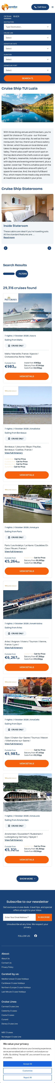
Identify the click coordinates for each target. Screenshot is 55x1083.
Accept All (27, 1064)
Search (26, 78)
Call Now (41, 7)
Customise (27, 1070)
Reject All (28, 1077)
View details (27, 376)
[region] (27, 1061)
